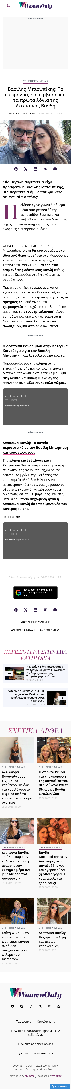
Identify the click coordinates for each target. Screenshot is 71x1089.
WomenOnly (35, 993)
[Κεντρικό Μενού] (7, 5)
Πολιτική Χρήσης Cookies (35, 1044)
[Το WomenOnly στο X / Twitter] (40, 1006)
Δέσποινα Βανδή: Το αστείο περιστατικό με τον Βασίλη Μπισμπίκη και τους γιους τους (35, 448)
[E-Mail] (45, 169)
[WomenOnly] (35, 5)
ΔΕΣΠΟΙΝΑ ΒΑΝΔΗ (24, 630)
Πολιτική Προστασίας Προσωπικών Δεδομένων (35, 1033)
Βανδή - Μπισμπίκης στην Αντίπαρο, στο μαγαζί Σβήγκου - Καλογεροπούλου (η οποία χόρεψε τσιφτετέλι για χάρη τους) (53, 867)
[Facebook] (15, 169)
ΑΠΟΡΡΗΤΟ (61, 1086)
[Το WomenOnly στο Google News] (49, 1006)
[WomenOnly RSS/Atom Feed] (58, 1006)
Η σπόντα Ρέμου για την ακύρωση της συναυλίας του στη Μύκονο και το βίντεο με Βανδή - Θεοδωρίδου (54, 783)
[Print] (55, 169)
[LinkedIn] (35, 169)
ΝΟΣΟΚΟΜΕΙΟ (50, 630)
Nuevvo (29, 1076)
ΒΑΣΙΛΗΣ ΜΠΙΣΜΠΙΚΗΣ (36, 622)
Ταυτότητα (23, 1021)
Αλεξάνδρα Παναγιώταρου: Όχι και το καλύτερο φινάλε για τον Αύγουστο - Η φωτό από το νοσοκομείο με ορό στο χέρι (17, 787)
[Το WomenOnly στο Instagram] (22, 1006)
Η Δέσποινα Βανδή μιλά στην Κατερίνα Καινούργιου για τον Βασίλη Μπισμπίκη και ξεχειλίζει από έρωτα (35, 351)
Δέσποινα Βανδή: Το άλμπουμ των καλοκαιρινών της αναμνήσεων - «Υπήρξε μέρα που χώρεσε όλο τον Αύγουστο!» (16, 865)
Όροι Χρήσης (46, 1021)
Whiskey (56, 1076)
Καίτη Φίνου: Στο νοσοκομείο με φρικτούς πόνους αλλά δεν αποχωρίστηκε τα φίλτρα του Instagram (16, 946)
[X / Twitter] (25, 169)
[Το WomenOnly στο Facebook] (13, 1006)
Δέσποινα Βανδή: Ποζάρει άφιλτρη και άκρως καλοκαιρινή (52, 939)
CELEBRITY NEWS (35, 81)
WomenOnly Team (22, 113)
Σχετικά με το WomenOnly (35, 1053)
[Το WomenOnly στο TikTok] (31, 1006)
